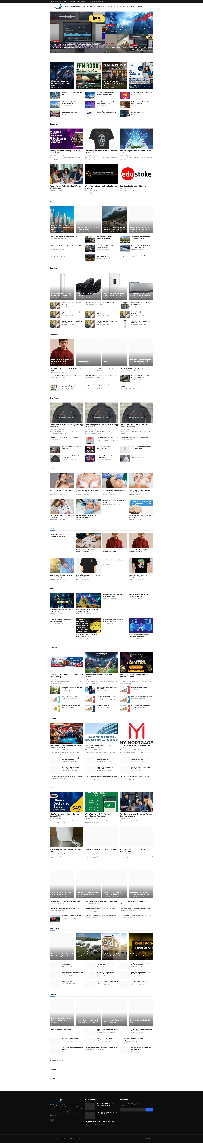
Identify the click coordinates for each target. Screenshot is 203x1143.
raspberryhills (134, 306)
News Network (71, 1)
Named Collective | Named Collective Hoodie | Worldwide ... (134, 426)
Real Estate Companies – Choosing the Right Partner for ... (107, 963)
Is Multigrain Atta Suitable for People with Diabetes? (140, 516)
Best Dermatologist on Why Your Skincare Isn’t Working (86, 516)
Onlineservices (88, 749)
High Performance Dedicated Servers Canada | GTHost (64, 815)
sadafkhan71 (53, 494)
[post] (77, 32)
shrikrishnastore (90, 304)
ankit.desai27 (88, 818)
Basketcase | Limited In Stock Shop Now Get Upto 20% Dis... (72, 456)
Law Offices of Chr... (54, 579)
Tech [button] (115, 6)
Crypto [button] (92, 6)
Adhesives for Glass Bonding (139, 687)
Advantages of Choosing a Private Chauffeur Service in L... (140, 237)
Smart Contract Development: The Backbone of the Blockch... (139, 635)
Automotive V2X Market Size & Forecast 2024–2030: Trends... (107, 688)
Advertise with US (100, 1)
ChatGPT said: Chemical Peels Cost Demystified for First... (139, 491)
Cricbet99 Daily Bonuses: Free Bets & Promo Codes (99, 676)
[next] (102, 32)
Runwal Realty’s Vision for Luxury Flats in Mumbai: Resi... (72, 963)
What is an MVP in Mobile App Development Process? (105, 1104)
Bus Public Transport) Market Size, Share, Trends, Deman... (102, 901)
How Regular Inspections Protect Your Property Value (72, 688)
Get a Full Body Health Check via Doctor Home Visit (62, 516)
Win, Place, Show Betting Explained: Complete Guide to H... (114, 83)
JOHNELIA (87, 190)
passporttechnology (54, 749)
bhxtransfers (99, 240)
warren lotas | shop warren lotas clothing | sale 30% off (138, 576)
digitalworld (89, 903)
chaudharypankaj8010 (102, 440)
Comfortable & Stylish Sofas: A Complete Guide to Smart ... (70, 1039)
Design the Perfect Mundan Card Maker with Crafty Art (66, 901)
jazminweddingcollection (138, 455)
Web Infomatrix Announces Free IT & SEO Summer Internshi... (139, 83)
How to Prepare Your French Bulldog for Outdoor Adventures (61, 1020)
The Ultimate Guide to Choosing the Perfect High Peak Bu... (86, 954)
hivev (98, 690)
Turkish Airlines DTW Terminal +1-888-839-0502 (64, 255)
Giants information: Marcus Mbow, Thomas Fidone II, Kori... (139, 595)
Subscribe (149, 1110)
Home (67, 6)
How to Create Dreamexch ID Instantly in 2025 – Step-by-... (107, 456)
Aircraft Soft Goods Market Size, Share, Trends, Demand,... (67, 908)
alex (53, 50)
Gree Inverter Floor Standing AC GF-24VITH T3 (141, 321)
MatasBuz (104, 598)
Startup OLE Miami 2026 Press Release (141, 92)
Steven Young (65, 983)
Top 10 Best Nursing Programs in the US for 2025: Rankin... (107, 1113)
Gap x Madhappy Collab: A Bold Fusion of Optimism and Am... (107, 1029)
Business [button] (99, 6)
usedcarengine (54, 372)
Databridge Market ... (101, 699)
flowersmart (80, 1024)
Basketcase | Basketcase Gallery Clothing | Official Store (66, 426)
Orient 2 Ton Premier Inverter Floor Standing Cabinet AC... (114, 294)
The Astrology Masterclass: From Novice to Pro (135, 152)
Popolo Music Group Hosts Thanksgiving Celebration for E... (70, 111)
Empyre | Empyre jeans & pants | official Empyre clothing (88, 576)
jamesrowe (52, 613)
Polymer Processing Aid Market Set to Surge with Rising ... (102, 915)
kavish (105, 231)
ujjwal (122, 439)
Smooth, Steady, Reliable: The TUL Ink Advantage (114, 1021)
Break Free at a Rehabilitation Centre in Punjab (114, 501)
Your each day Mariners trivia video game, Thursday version (135, 777)
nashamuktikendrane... (107, 504)
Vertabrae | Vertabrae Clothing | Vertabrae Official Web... (101, 152)
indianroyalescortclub (135, 1024)
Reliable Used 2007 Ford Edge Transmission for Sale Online (135, 385)
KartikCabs (99, 249)
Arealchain (132, 958)
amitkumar (80, 297)
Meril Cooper (79, 613)
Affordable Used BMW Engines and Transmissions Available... (140, 361)
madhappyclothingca (101, 1032)
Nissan (106, 362)
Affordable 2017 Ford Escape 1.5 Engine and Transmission (67, 375)
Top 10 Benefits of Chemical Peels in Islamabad (61, 491)
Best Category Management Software (141, 696)
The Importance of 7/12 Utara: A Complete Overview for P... (139, 982)
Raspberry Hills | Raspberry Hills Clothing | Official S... (140, 303)
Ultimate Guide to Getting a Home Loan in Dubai (135, 746)
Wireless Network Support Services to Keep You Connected (134, 850)
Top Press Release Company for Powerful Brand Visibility (140, 111)
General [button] (132, 6)
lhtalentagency (65, 450)
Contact (52, 1)
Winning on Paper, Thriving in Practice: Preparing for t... (65, 152)
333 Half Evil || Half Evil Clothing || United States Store (140, 768)
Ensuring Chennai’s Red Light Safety (140, 1021)
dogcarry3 (99, 1041)
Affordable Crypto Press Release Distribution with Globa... (60, 83)
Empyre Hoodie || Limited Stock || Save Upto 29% (72, 303)
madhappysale (134, 450)
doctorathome (53, 519)
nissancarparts (133, 363)
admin (98, 966)
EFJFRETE (64, 306)
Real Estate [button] (123, 6)
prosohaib (106, 1024)
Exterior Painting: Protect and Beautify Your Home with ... (114, 955)
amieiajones (134, 379)
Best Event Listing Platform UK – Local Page (72, 93)
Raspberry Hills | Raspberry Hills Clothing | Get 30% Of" (62, 361)
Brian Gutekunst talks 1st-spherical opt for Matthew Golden (114, 595)
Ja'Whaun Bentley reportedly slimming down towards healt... (61, 620)
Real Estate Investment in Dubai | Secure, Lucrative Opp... (141, 955)
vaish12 (63, 966)
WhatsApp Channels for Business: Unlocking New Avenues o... (98, 815)
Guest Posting (91, 1)
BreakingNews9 (100, 450)
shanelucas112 (124, 1041)
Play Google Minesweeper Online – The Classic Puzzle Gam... (107, 438)
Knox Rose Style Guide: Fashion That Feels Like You (141, 1048)
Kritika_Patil (134, 689)
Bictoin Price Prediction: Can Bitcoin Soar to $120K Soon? (87, 610)
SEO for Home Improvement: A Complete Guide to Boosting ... (134, 1039)
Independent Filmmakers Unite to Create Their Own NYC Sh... (105, 102)
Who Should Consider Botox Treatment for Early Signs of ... (114, 491)
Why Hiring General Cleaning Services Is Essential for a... (141, 1029)
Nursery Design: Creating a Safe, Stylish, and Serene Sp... (105, 973)
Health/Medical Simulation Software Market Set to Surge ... (137, 915)
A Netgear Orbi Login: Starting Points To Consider (65, 850)
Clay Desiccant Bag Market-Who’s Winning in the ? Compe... (140, 706)
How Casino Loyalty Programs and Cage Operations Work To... (65, 746)
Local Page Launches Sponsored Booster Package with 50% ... (105, 93)
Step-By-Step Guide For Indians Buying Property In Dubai (107, 982)
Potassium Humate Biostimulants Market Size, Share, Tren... (100, 909)
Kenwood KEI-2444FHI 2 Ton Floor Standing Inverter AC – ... (61, 294)
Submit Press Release (82, 1)
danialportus (99, 258)
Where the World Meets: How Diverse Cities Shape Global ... (66, 246)
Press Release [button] (75, 6)
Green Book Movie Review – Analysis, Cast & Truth (87, 84)
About (64, 1)
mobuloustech (100, 1107)
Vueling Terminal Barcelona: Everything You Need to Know (140, 228)
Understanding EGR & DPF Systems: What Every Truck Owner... (71, 385)
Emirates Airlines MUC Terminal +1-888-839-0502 (88, 228)
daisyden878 (133, 231)
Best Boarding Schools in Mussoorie (133, 186)
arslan (103, 624)
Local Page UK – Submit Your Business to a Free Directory (66, 676)
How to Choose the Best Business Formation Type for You (86, 550)
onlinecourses (100, 1116)
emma (51, 539)
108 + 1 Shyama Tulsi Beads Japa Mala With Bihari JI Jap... (101, 302)
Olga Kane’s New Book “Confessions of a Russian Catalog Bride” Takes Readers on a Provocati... (128, 29)
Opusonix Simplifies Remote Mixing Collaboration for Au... (141, 48)
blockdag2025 (79, 639)
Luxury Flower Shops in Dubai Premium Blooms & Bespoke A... (88, 1021)
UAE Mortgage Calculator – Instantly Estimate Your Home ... (101, 777)
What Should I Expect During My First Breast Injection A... (87, 491)
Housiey (98, 985)
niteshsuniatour (55, 238)
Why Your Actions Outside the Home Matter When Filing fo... (61, 576)
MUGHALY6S (54, 363)
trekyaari (133, 249)
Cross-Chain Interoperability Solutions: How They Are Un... (62, 610)
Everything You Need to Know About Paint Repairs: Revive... (141, 973)
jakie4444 (53, 958)
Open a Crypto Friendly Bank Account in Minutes (72, 1048)
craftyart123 (54, 903)
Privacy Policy (58, 1)
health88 (104, 494)
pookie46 (78, 519)
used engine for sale (84, 362)
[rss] (52, 1120)
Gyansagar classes (54, 155)
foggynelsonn (53, 853)
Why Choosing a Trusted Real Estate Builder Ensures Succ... (141, 963)
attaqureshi (134, 457)
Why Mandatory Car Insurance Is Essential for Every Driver (60, 535)
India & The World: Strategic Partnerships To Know (104, 447)
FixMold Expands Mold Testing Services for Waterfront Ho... (70, 102)
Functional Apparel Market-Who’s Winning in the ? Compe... (106, 697)
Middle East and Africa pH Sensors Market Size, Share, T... (136, 908)
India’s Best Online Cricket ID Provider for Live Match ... (66, 437)
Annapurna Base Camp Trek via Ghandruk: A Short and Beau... (114, 228)
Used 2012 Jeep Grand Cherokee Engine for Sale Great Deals (66, 369)
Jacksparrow (131, 639)
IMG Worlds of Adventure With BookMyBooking (64, 236)
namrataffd (131, 519)
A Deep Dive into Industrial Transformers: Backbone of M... (102, 1047)
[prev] (52, 32)
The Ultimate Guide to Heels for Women (88, 294)
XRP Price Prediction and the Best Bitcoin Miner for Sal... (86, 635)
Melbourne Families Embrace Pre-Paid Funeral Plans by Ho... (141, 102)
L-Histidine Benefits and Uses (69, 696)
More (139, 6)
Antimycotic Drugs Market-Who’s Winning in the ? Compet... (71, 706)
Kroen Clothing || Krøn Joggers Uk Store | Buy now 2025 (112, 620)
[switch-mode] (152, 1)
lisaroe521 (79, 231)
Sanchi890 (88, 917)
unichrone (52, 190)
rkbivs (121, 155)
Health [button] (84, 6)
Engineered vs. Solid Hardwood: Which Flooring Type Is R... (62, 955)
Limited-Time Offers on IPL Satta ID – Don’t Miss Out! (135, 437)
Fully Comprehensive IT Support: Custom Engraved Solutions (136, 815)
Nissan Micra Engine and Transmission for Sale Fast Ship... (102, 368)
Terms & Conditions (146, 1139)
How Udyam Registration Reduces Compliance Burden (98, 746)
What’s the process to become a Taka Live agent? (72, 447)
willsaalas (122, 853)
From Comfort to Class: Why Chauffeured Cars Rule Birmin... (105, 237)
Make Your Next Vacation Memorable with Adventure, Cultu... (60, 227)
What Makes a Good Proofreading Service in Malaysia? (101, 187)
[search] (151, 6)
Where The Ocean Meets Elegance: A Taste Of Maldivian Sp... (106, 255)
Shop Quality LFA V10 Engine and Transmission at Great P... (101, 385)
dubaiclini (78, 494)
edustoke (122, 188)
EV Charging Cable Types (103, 705)
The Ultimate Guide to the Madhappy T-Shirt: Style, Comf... (141, 447)
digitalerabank (65, 1051)
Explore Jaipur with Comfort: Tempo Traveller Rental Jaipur (106, 246)
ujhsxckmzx (53, 429)
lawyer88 (78, 554)
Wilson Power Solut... (91, 1049)
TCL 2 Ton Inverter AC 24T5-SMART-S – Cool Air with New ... (141, 294)
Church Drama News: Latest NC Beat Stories (71, 916)
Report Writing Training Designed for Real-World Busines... (66, 187)
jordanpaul (53, 778)
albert (63, 388)
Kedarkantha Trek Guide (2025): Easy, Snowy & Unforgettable (141, 246)
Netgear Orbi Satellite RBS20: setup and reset (100, 850)
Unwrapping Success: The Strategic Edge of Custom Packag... (106, 1039)
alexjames (53, 231)
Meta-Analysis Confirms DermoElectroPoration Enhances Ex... (107, 111)
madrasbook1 (100, 459)
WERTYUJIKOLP (88, 155)
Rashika (53, 249)
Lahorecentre (54, 297)
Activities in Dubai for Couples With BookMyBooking (135, 255)
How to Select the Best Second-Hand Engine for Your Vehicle (141, 376)
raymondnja (106, 363)
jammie (79, 363)
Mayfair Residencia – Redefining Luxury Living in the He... (72, 973)
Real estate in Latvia (67, 981)
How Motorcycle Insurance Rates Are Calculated (113, 561)
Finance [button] (108, 6)
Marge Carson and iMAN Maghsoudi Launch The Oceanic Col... (116, 47)
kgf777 (52, 439)
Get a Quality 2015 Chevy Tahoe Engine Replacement (135, 368)
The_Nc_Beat (64, 918)
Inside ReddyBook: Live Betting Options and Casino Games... (135, 676)
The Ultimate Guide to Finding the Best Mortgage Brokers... (67, 776)
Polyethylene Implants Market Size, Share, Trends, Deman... (134, 902)
